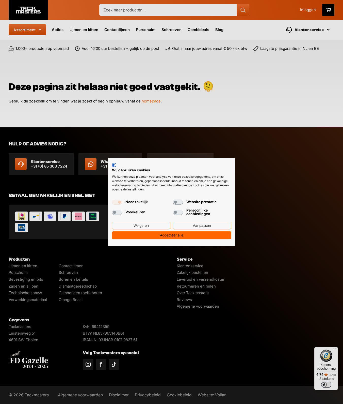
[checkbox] (117, 202)
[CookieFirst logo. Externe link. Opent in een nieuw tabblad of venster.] (114, 165)
